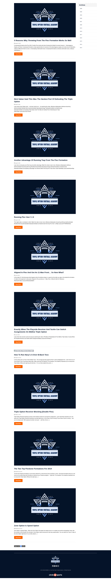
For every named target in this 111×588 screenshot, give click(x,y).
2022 (81, 18)
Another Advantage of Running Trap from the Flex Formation (40, 160)
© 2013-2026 (42, 570)
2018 (81, 31)
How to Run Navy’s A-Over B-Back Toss (31, 355)
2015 (81, 41)
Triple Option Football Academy (57, 570)
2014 (81, 44)
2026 (81, 8)
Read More (18, 54)
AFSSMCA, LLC (48, 570)
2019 (81, 28)
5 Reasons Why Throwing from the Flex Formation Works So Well (42, 40)
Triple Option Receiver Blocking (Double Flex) (33, 412)
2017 (81, 34)
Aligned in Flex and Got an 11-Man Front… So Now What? (39, 272)
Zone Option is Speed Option (26, 526)
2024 (81, 15)
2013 (81, 47)
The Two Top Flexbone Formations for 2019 (33, 469)
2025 (81, 11)
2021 (81, 21)
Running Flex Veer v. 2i (24, 217)
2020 (81, 24)
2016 (81, 37)
